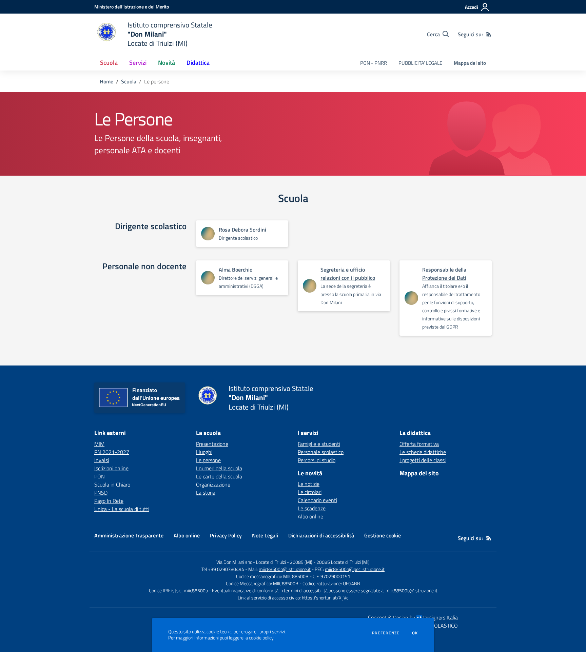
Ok (415, 633)
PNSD (101, 493)
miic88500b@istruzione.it (285, 569)
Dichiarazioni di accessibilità (321, 535)
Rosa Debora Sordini (242, 229)
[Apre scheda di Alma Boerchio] (208, 277)
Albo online (310, 516)
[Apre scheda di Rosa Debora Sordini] (208, 233)
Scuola (128, 81)
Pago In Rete (108, 501)
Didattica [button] (198, 62)
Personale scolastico (321, 452)
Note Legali (265, 535)
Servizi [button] (137, 62)
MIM (99, 444)
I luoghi (204, 452)
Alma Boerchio (235, 269)
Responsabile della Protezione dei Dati (444, 273)
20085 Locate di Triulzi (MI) (343, 562)
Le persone (208, 460)
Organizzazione (213, 484)
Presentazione (212, 444)
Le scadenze (312, 508)
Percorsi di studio (316, 460)
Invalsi (101, 460)
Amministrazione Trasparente (128, 535)
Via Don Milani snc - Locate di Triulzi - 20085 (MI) (264, 562)
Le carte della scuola (219, 476)
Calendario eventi (317, 500)
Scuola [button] (109, 62)
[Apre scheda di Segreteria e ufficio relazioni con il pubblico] (309, 286)
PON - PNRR (373, 63)
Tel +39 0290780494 (222, 569)
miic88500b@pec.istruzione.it (355, 569)
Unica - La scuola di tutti (121, 509)
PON (99, 476)
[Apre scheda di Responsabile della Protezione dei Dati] (411, 298)
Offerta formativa (419, 444)
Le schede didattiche (422, 452)
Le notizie (308, 484)
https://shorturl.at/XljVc (325, 597)
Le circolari (309, 492)
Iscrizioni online (111, 468)
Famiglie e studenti (319, 444)
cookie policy (261, 637)
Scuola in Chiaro (112, 484)
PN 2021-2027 (111, 452)
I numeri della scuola (219, 468)
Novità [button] (166, 62)
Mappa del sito (470, 63)
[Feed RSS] (489, 34)
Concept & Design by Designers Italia (413, 617)
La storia (205, 493)
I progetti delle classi (422, 460)
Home (106, 81)
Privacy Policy (226, 535)
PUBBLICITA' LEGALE (420, 63)
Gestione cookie (382, 535)
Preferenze (385, 633)
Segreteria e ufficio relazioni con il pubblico (347, 273)
